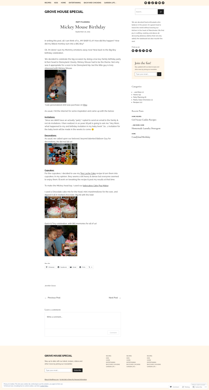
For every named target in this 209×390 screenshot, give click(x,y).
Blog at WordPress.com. (52, 379)
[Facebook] (145, 3)
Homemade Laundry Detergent (146, 128)
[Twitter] (163, 3)
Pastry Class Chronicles (142, 100)
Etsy (85, 105)
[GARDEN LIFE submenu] (115, 2)
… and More (137, 92)
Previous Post (54, 298)
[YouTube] (159, 3)
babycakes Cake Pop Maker (95, 185)
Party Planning (83, 22)
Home (135, 95)
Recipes (136, 102)
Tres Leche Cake (88, 173)
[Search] (161, 11)
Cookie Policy (44, 386)
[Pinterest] (156, 3)
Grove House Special (64, 12)
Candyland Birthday (141, 137)
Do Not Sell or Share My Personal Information (73, 379)
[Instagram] (149, 3)
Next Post (113, 298)
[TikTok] (152, 3)
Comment (113, 333)
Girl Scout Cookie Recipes (144, 119)
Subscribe (77, 370)
